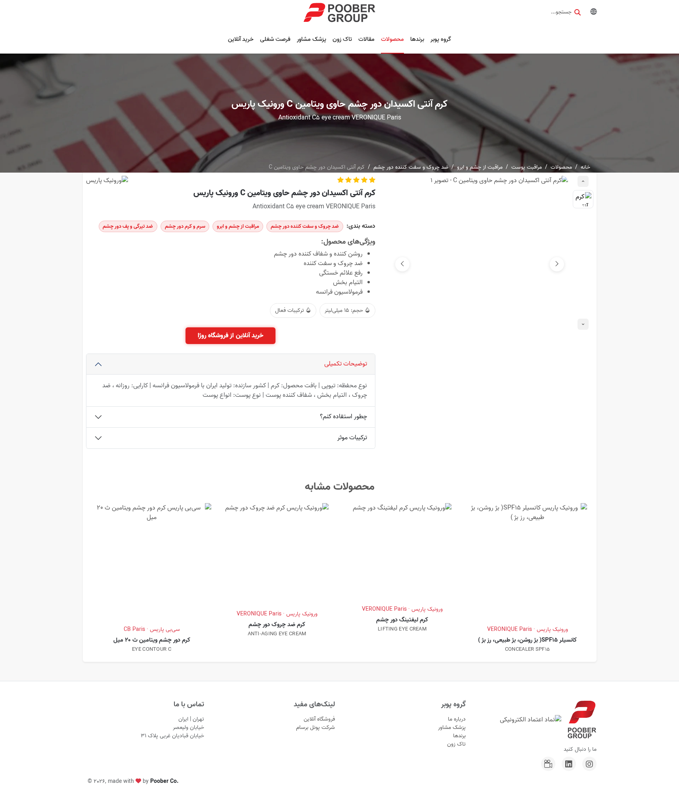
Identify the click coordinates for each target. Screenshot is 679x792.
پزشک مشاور (311, 39)
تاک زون (342, 39)
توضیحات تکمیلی (345, 364)
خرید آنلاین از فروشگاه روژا (230, 336)
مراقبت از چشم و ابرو (480, 167)
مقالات (366, 39)
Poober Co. (164, 781)
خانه (585, 167)
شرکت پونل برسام (315, 727)
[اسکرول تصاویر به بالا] (583, 181)
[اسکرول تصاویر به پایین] (583, 324)
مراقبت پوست (526, 167)
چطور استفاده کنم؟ (343, 416)
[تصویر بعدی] (402, 264)
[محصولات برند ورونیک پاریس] (107, 180)
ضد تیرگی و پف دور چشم (128, 226)
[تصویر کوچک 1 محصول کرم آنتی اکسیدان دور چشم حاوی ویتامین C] (583, 199)
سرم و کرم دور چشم (185, 226)
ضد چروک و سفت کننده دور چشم (410, 167)
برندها (417, 39)
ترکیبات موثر (352, 438)
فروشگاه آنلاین (319, 719)
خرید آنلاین (241, 39)
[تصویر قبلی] (557, 264)
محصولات (392, 39)
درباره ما (457, 719)
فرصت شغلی (275, 39)
